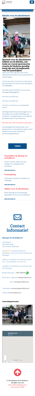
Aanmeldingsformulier (10, 301)
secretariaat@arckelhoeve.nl (20, 288)
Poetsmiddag (10, 174)
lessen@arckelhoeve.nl (21, 282)
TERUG (17, 146)
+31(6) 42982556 (20, 273)
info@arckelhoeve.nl (24, 277)
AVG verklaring (13, 385)
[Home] (17, 373)
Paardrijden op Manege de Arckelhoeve (15, 157)
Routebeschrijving (8, 330)
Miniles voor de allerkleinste (16, 189)
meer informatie (9, 170)
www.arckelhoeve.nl (14, 293)
